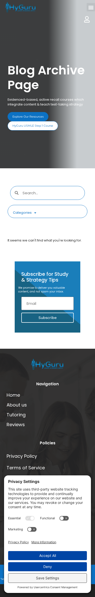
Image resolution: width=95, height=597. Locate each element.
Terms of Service (26, 468)
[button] (91, 7)
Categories (22, 212)
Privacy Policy (22, 456)
